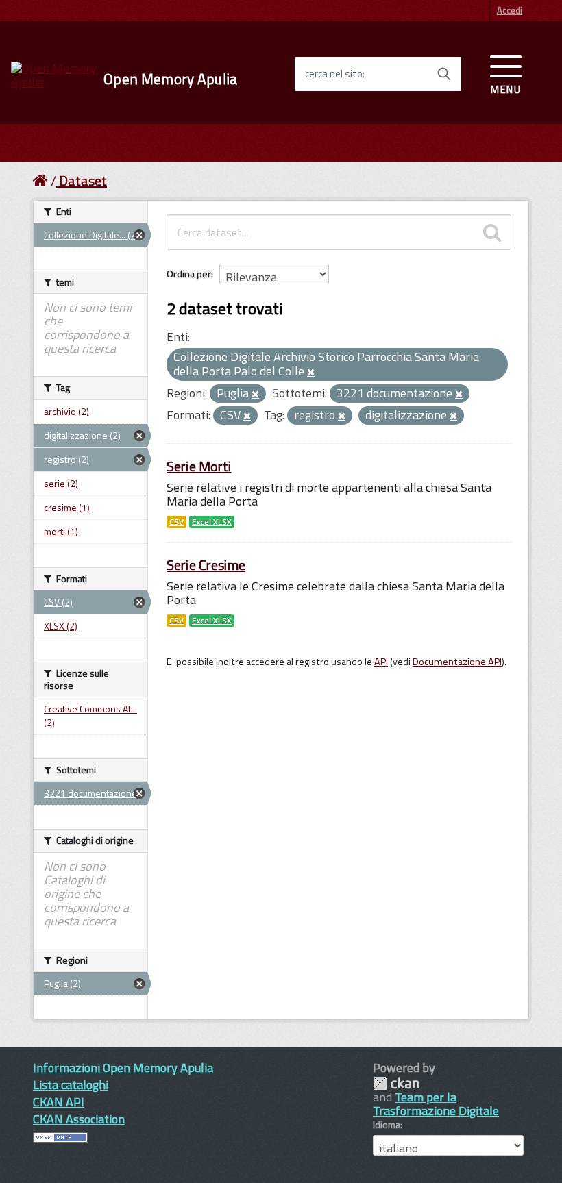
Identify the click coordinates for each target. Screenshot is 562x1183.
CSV (176, 522)
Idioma (386, 1125)
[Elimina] (311, 372)
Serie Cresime (206, 564)
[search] (492, 232)
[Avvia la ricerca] (444, 74)
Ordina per (189, 273)
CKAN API (58, 1102)
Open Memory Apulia (170, 79)
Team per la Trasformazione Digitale (436, 1104)
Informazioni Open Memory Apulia (123, 1067)
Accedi (509, 10)
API (381, 661)
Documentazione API (457, 661)
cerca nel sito (334, 74)
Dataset (83, 180)
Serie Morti (199, 466)
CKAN (396, 1083)
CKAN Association (79, 1119)
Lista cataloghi (70, 1084)
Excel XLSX (212, 522)
